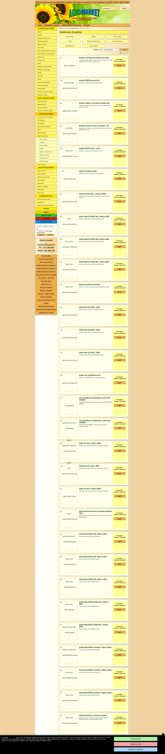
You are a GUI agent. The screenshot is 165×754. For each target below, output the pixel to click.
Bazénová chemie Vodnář (44, 199)
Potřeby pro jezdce (42, 101)
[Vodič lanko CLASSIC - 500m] (69, 337)
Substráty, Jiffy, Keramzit (43, 38)
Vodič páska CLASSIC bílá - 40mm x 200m (94, 239)
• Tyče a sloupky (43, 145)
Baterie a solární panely (93, 41)
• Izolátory (41, 142)
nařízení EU (12, 737)
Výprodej (46, 208)
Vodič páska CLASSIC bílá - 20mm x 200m (94, 216)
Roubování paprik (46, 297)
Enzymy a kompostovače (43, 82)
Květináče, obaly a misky (43, 69)
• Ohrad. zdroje (43, 139)
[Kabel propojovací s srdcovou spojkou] (69, 731)
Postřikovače (40, 57)
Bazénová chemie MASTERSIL (45, 205)
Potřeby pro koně (41, 104)
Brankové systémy (117, 41)
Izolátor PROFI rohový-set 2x (89, 80)
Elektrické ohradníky (42, 136)
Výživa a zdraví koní (42, 107)
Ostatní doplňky (93, 46)
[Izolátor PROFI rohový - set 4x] (69, 156)
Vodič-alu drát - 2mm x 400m (89, 466)
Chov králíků (40, 123)
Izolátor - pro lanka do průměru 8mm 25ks (94, 57)
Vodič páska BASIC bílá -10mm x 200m (93, 534)
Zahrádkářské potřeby (46, 28)
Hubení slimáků (41, 174)
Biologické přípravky (42, 41)
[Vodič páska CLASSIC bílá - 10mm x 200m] (69, 278)
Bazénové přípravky (46, 196)
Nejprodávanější (46, 221)
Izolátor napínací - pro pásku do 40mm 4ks (94, 103)
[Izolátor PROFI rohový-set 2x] (69, 88)
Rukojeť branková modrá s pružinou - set (94, 125)
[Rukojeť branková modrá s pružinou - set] (69, 142)
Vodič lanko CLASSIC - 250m (89, 307)
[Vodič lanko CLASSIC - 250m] (69, 315)
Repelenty (40, 76)
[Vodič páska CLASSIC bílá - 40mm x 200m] (69, 255)
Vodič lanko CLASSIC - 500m (89, 330)
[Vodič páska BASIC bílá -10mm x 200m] (69, 550)
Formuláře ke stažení (51, 25)
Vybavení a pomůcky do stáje (44, 110)
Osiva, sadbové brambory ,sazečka (46, 50)
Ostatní (39, 79)
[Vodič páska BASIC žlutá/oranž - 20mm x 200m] (69, 641)
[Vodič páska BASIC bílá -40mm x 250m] (69, 595)
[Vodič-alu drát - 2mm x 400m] (69, 473)
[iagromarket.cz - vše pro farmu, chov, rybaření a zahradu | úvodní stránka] (63, 14)
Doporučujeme (46, 215)
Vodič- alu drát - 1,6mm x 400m (90, 443)
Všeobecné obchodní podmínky (46, 309)
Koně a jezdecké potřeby (46, 98)
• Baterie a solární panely (45, 152)
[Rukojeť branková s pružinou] (69, 292)
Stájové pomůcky (41, 133)
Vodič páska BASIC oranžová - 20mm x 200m (95, 670)
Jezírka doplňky (41, 88)
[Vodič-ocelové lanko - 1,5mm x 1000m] (69, 210)
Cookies (46, 303)
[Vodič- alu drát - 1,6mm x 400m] (69, 459)
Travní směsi (40, 47)
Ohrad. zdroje (69, 36)
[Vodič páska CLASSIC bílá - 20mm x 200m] (69, 232)
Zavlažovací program (42, 85)
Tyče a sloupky (117, 36)
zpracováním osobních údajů (44, 231)
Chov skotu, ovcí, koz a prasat (45, 117)
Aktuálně (46, 218)
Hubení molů (40, 193)
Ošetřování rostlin (41, 44)
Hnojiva (39, 32)
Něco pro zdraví (46, 281)
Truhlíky (39, 73)
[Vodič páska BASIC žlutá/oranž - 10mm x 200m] (69, 618)
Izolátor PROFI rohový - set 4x (90, 148)
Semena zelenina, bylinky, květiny (46, 54)
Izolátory (93, 36)
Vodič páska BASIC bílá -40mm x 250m (93, 579)
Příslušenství (40, 202)
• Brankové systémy (44, 155)
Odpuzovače (40, 189)
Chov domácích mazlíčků (43, 126)
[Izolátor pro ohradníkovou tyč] (69, 383)
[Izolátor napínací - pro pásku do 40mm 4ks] (69, 119)
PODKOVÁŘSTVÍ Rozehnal (71, 25)
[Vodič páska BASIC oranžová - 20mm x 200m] (69, 686)
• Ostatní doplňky (43, 161)
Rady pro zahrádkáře (46, 259)
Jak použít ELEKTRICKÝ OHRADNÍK (46, 275)
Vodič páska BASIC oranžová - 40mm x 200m (95, 692)
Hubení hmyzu (41, 180)
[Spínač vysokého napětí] (69, 179)
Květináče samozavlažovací (44, 66)
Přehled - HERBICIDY (46, 290)
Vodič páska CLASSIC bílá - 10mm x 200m (94, 262)
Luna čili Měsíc (46, 256)
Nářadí (39, 63)
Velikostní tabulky (46, 287)
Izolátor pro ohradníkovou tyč (89, 375)
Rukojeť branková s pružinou (89, 284)
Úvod (40, 25)
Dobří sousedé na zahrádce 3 (46, 272)
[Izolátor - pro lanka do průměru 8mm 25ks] (69, 74)
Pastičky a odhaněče (42, 186)
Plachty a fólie (40, 60)
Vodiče (70, 41)
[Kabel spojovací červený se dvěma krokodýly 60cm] (69, 527)
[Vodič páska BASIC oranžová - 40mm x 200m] (69, 709)
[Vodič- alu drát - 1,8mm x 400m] (69, 505)
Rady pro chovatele (46, 262)
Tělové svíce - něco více (46, 278)
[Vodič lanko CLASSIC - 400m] (69, 360)
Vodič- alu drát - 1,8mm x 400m (90, 488)
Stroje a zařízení (41, 164)
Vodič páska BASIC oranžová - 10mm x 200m (95, 647)
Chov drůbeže (41, 120)
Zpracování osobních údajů (46, 300)
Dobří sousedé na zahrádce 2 (46, 268)
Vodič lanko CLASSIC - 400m (89, 352)
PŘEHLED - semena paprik (46, 294)
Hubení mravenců (42, 170)
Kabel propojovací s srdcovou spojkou (93, 715)
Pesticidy (39, 35)
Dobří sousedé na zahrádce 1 (46, 265)
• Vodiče (41, 148)
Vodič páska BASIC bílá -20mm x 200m (93, 556)
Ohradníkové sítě (69, 46)
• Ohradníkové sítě (44, 158)
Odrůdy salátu (46, 284)
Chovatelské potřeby (46, 114)
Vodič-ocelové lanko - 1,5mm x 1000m (92, 194)
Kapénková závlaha (42, 95)
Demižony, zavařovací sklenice (45, 92)
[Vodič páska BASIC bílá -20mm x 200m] (69, 573)
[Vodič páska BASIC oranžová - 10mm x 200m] (69, 663)
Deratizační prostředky (46, 167)
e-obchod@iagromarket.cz (46, 244)
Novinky (46, 212)
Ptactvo (39, 129)
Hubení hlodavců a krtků (43, 177)
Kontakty (86, 25)
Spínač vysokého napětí (88, 171)
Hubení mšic (40, 183)
